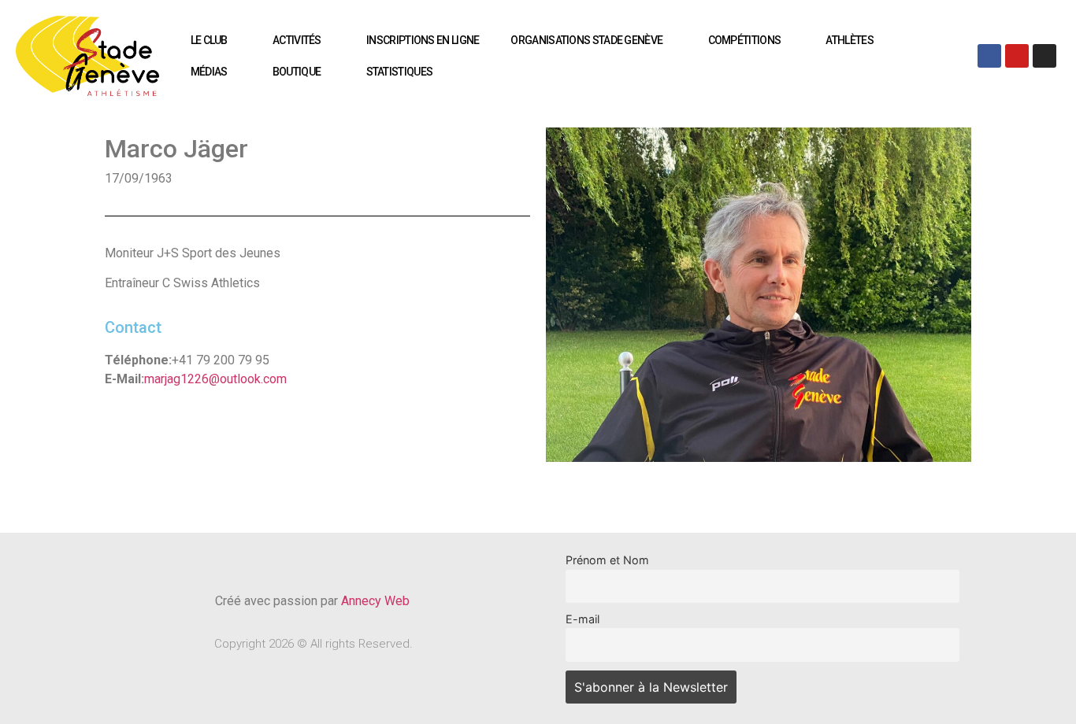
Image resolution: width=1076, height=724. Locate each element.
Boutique (297, 71)
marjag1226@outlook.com (215, 378)
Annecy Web (377, 600)
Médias (209, 71)
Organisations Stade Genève (586, 40)
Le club (209, 40)
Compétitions (744, 40)
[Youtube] (1017, 56)
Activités (297, 40)
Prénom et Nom (607, 560)
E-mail (582, 619)
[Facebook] (989, 56)
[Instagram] (1044, 56)
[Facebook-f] (287, 558)
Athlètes (849, 40)
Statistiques (399, 71)
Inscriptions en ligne (422, 40)
